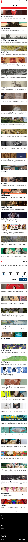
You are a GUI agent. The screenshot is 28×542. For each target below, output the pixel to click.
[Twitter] (2, 537)
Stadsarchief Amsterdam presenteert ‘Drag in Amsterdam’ (8, 398)
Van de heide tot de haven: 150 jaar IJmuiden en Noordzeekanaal (9, 76)
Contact (2, 527)
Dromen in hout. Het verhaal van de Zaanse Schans (7, 326)
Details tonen (24, 276)
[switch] (11, 274)
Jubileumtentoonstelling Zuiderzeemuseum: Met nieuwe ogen (9, 219)
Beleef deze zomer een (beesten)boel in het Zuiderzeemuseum (9, 469)
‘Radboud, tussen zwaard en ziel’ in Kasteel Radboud (7, 159)
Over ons (2, 525)
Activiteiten (2, 521)
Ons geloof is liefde (3, 505)
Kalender (2, 518)
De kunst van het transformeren (5, 493)
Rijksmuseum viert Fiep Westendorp (5, 362)
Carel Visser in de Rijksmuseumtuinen (5, 314)
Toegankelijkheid (3, 533)
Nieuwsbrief (2, 528)
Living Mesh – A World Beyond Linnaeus (6, 350)
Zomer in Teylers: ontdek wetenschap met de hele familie (8, 457)
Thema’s (2, 520)
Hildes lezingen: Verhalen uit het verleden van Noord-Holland (9, 231)
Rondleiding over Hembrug (4, 171)
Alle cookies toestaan (23, 279)
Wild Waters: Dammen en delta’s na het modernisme (7, 374)
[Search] (25, 0)
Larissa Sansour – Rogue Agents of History (6, 207)
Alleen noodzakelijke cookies (5, 279)
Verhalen (2, 515)
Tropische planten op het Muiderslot (5, 338)
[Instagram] (3, 537)
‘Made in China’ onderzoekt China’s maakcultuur (7, 16)
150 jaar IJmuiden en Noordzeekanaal (5, 52)
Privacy (2, 531)
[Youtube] (5, 537)
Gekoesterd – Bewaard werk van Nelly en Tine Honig (7, 302)
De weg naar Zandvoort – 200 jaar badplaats (6, 135)
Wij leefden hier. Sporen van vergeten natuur (6, 195)
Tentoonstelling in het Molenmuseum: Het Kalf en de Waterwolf (9, 40)
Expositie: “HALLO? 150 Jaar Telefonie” (5, 28)
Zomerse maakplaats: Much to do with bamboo (7, 445)
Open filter (14, 7)
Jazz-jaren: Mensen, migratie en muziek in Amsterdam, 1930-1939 (9, 147)
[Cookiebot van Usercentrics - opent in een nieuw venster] (24, 261)
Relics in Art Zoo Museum (4, 183)
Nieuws (2, 517)
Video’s (2, 523)
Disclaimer (2, 530)
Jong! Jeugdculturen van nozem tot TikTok (6, 481)
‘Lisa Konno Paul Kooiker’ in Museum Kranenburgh (7, 290)
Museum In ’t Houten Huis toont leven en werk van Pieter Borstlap (9, 64)
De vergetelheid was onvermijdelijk (5, 386)
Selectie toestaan (14, 279)
